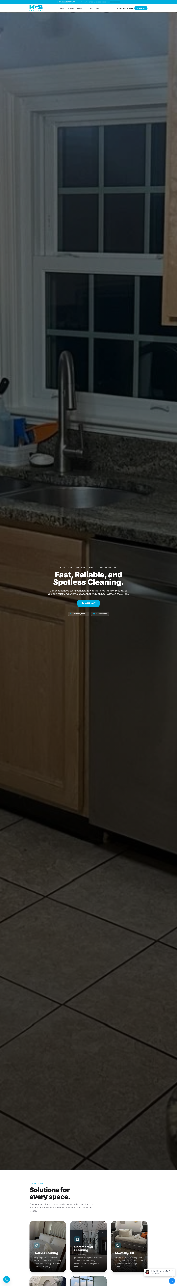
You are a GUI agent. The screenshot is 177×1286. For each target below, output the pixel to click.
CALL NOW (90, 603)
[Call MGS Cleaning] (6, 1279)
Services (71, 8)
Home (62, 8)
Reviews (80, 8)
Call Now (142, 8)
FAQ (97, 8)
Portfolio (90, 8)
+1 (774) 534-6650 (126, 8)
